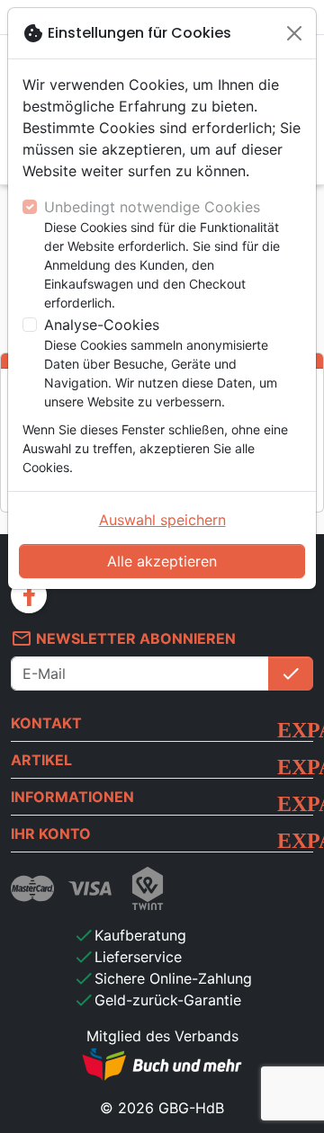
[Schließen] (294, 33)
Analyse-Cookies (101, 325)
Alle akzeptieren (162, 561)
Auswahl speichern (162, 520)
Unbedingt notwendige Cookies (152, 207)
